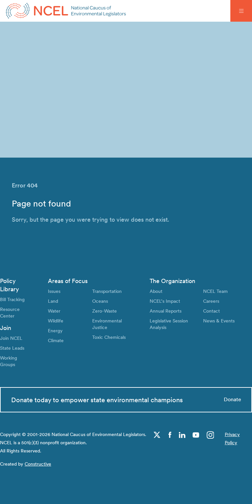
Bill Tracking (12, 299)
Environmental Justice (107, 324)
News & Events (219, 320)
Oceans (100, 301)
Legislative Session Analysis (169, 324)
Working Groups (8, 361)
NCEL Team (215, 291)
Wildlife (55, 320)
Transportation (107, 291)
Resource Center (10, 312)
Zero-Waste (104, 311)
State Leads (12, 348)
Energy (55, 330)
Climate (56, 340)
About (156, 291)
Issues (54, 291)
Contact (211, 311)
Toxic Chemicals (109, 337)
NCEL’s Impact (165, 301)
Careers (211, 301)
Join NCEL (11, 338)
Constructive (38, 464)
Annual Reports (165, 311)
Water (54, 311)
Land (53, 301)
